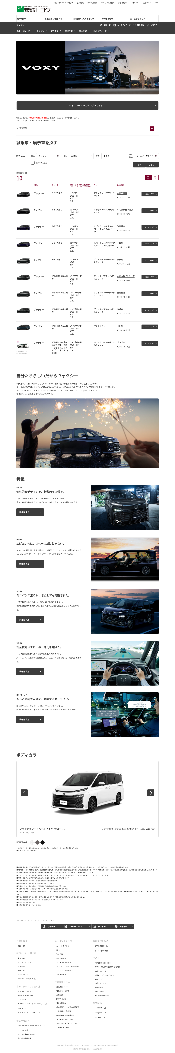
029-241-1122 (123, 197)
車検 (57, 950)
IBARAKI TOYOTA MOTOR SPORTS (106, 967)
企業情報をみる (62, 981)
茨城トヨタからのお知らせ (63, 3)
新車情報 (20, 958)
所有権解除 (122, 3)
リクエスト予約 (148, 194)
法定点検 (59, 954)
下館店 (120, 242)
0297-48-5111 (123, 313)
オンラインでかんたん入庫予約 (67, 966)
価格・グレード (23, 31)
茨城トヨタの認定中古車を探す (28, 1025)
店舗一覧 (107, 25)
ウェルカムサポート (63, 962)
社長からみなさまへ (63, 991)
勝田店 (120, 259)
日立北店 (121, 342)
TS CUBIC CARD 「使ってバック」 (29, 1004)
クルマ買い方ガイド (24, 991)
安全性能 (83, 31)
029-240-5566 (123, 280)
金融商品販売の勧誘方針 (65, 1015)
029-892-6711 (123, 230)
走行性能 (69, 31)
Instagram (97, 1012)
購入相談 (140, 25)
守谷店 (120, 309)
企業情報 (80, 3)
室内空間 (54, 31)
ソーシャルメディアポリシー (66, 1023)
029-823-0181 (123, 297)
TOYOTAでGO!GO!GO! (102, 963)
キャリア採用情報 (107, 3)
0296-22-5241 (123, 247)
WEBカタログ (22, 974)
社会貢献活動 (60, 1003)
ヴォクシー (21, 25)
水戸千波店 (122, 193)
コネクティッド (100, 31)
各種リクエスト (99, 983)
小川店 (120, 325)
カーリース (21, 999)
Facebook (97, 1008)
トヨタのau (135, 3)
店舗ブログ (147, 3)
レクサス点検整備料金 (64, 970)
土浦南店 (121, 292)
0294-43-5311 (123, 346)
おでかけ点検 (60, 958)
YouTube (97, 1017)
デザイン (40, 31)
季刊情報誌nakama (101, 995)
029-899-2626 (123, 214)
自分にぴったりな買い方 (26, 995)
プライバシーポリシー (64, 1019)
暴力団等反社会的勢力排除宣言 (67, 1007)
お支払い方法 (60, 974)
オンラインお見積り (24, 979)
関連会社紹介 (60, 999)
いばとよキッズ (99, 971)
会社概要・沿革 (61, 986)
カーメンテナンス (62, 946)
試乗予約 (154, 25)
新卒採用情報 (92, 3)
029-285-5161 (123, 263)
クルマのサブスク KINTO (26, 1012)
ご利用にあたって (62, 1027)
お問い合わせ (98, 991)
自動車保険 (21, 1008)
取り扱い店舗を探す (24, 1038)
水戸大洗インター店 (126, 276)
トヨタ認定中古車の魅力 (26, 1034)
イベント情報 (22, 1030)
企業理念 (59, 995)
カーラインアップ (123, 25)
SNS (156, 3)
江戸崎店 (121, 226)
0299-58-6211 (123, 330)
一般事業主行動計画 (63, 1011)
